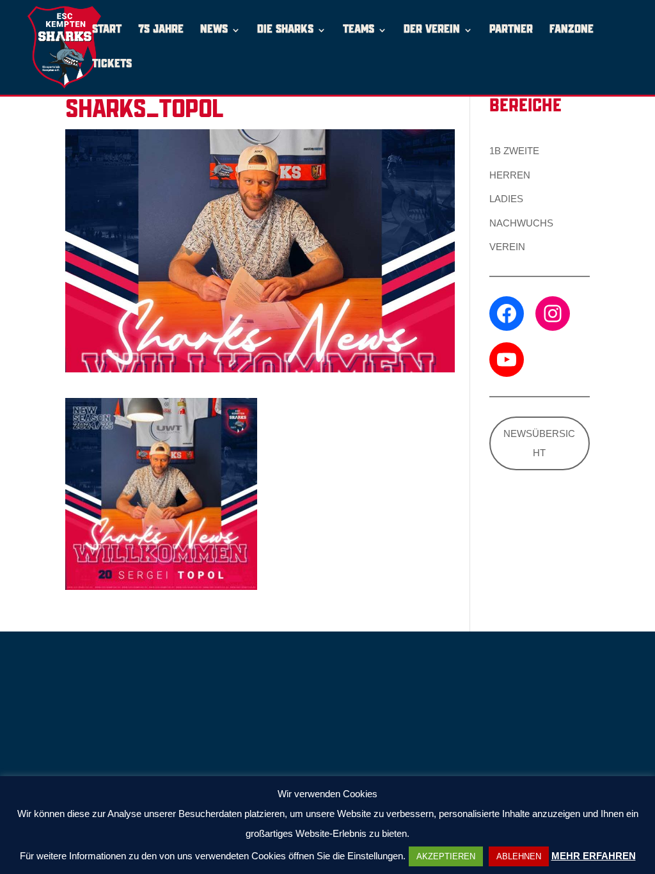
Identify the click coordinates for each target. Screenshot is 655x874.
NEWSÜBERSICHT (539, 443)
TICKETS (112, 65)
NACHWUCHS (521, 223)
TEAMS (358, 30)
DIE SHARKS (285, 30)
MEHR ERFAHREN (593, 855)
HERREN (509, 175)
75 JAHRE (161, 30)
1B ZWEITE (514, 150)
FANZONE (571, 30)
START (107, 30)
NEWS (214, 30)
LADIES (506, 198)
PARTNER (511, 30)
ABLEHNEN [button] (518, 856)
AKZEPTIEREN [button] (445, 856)
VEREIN (507, 246)
